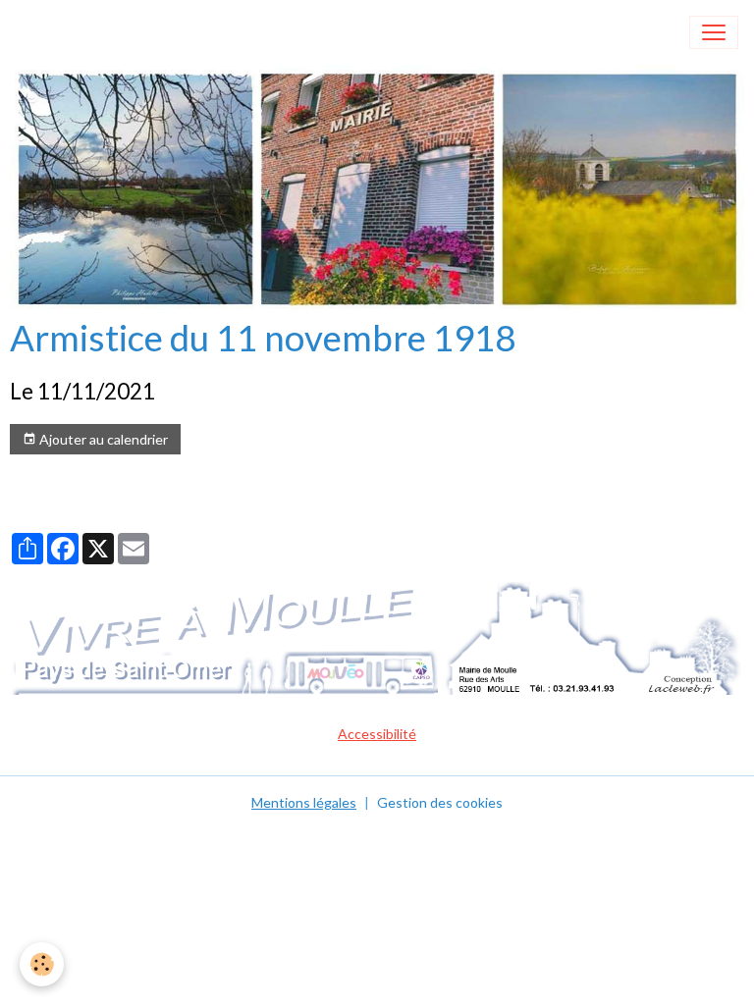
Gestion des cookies (440, 802)
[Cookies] (42, 964)
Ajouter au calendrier (102, 439)
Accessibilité (377, 733)
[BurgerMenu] (713, 32)
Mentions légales (303, 802)
